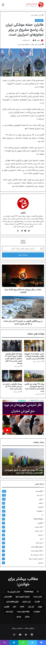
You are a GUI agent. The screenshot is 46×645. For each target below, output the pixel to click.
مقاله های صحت (37, 551)
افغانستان (34, 15)
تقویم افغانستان (37, 547)
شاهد (23, 212)
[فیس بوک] (24, 230)
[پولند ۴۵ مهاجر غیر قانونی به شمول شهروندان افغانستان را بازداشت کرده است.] (34, 376)
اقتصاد (40, 507)
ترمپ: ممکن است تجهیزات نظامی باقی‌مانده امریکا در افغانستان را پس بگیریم (34, 356)
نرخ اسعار (39, 543)
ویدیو (40, 563)
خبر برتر (40, 495)
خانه (40, 15)
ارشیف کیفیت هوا (36, 559)
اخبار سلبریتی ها (37, 555)
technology (38, 519)
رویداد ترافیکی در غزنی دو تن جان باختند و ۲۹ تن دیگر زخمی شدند (12, 386)
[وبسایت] (28, 230)
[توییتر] (21, 230)
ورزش (40, 535)
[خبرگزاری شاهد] (34, 5)
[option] (23, 462)
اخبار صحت (39, 527)
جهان (41, 499)
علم (41, 539)
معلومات (39, 511)
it (42, 515)
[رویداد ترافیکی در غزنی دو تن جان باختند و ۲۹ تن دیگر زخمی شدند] (12, 376)
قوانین (40, 523)
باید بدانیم (39, 531)
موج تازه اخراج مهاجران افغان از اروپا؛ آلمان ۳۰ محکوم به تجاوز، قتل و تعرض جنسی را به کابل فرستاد (13, 359)
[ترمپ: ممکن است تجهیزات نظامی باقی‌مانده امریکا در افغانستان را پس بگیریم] (34, 345)
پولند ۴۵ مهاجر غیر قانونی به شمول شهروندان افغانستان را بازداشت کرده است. (34, 387)
